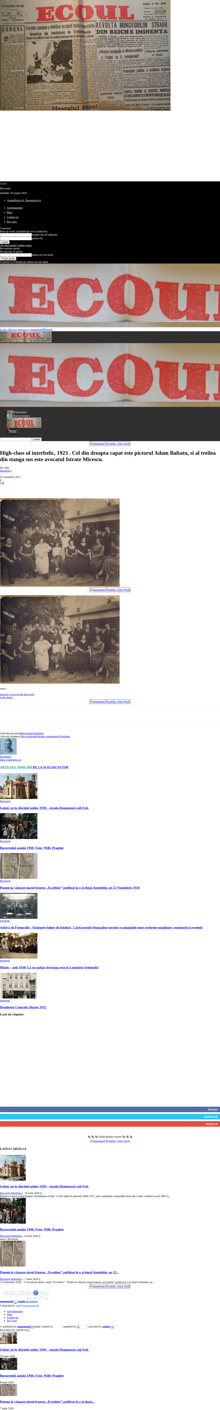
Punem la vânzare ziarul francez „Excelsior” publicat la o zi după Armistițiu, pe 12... (59, 1272)
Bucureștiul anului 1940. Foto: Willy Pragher (32, 848)
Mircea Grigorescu (21, 415)
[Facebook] (5, 488)
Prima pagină (20, 412)
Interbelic (5, 920)
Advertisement (15, 207)
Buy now (12, 221)
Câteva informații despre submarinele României (44, 736)
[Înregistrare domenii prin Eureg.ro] (82, 1326)
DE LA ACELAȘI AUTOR (50, 767)
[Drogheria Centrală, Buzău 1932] (18, 997)
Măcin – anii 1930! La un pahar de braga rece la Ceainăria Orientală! (49, 967)
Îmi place (213, 1109)
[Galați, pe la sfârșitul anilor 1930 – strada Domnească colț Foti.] (18, 798)
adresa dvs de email (42, 254)
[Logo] (26, 341)
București (5, 801)
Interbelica (5, 470)
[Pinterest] (30, 488)
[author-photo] (8, 753)
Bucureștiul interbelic (32, 733)
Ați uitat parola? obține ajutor (16, 245)
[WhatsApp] (42, 488)
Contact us (12, 217)
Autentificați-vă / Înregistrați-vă (24, 200)
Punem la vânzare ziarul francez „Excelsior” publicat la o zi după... (47, 1401)
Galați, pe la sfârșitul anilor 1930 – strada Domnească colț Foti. (44, 808)
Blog (9, 212)
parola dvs (37, 238)
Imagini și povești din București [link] (17, 694)
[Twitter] (18, 488)
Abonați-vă (212, 1124)
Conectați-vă (211, 1116)
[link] (6, 697)
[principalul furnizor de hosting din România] (57, 1326)
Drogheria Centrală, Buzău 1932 (23, 1007)
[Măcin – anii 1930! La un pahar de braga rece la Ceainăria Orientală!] (18, 957)
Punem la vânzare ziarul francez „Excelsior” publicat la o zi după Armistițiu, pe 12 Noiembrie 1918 (70, 887)
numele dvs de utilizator (45, 234)
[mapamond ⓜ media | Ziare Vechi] (110, 443)
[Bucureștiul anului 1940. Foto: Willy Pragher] (18, 838)
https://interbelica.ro (10, 759)
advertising (19, 1301)
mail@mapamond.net (27, 1305)
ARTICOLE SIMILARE (16, 767)
